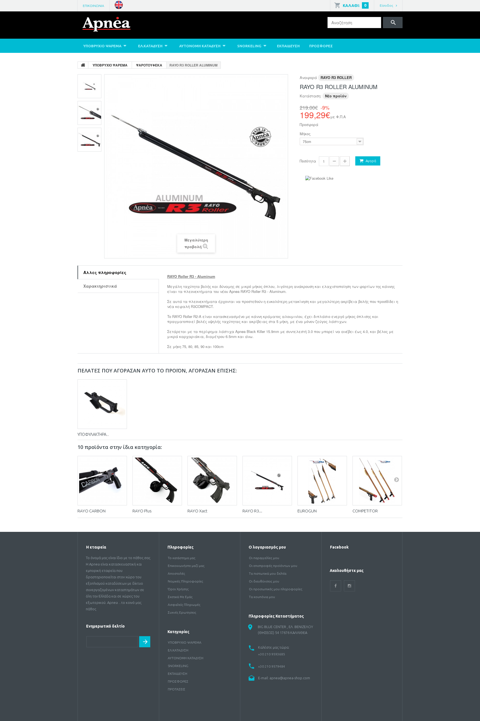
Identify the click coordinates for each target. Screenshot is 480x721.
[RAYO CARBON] (102, 480)
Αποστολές (176, 573)
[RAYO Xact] (212, 480)
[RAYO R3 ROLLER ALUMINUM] (89, 86)
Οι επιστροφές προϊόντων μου (273, 565)
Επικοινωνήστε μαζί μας (186, 565)
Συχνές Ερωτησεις (182, 612)
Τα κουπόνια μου (262, 597)
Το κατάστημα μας (181, 558)
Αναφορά (308, 77)
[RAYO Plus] (157, 480)
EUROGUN (307, 510)
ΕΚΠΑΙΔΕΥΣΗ (288, 46)
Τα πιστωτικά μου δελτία (267, 573)
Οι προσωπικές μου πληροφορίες (275, 589)
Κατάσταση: (310, 95)
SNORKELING (249, 46)
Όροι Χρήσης (178, 589)
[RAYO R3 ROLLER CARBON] (267, 480)
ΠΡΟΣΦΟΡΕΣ (321, 46)
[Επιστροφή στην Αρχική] (83, 65)
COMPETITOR (365, 510)
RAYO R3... (252, 510)
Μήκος (306, 133)
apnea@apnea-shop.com (289, 678)
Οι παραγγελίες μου (264, 558)
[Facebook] (335, 585)
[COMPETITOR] (377, 480)
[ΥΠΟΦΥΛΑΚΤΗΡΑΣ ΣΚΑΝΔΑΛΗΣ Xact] (102, 404)
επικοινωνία (93, 6)
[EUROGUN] (322, 480)
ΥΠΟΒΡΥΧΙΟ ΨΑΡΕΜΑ (102, 46)
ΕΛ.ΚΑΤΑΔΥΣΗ (150, 46)
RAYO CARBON (92, 510)
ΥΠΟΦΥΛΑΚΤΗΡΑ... (93, 434)
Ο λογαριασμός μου (267, 547)
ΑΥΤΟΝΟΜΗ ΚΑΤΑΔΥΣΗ (200, 46)
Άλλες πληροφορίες (104, 272)
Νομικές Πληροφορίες (185, 581)
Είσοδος (386, 5)
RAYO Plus (142, 510)
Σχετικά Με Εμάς (180, 597)
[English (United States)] (119, 4)
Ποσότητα (308, 161)
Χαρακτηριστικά (100, 286)
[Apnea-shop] (114, 25)
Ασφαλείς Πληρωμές (184, 604)
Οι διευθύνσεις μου (264, 581)
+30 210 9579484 (271, 666)
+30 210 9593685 (271, 654)
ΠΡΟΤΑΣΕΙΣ (176, 689)
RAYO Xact (198, 510)
